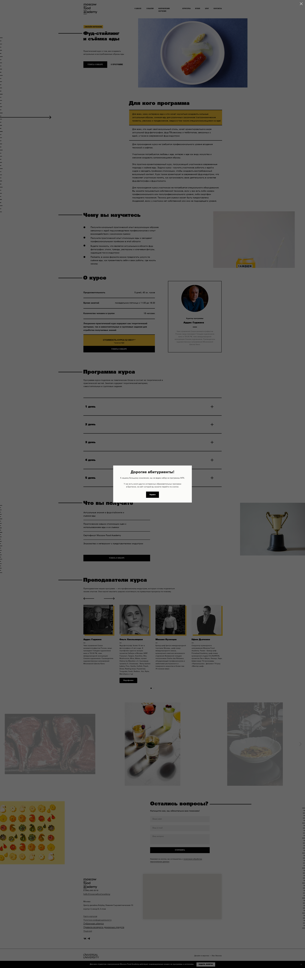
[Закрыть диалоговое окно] (301, 3)
